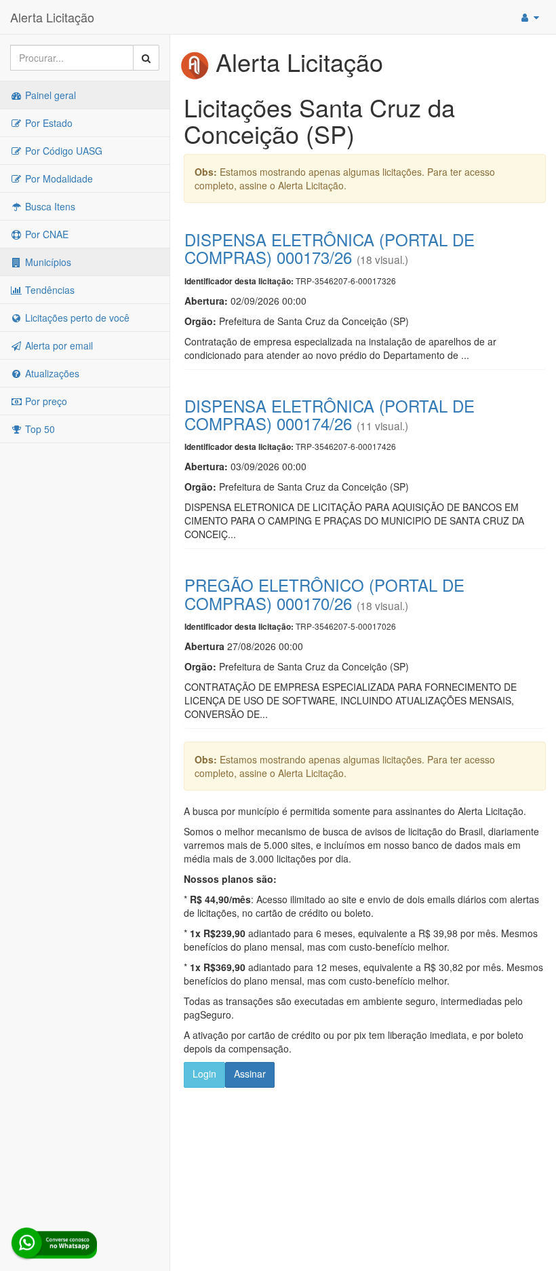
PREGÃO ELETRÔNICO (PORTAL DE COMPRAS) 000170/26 (324, 593)
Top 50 (38, 429)
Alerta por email (57, 345)
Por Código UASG (62, 150)
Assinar (250, 1073)
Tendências (48, 290)
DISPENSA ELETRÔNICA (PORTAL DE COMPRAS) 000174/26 (329, 414)
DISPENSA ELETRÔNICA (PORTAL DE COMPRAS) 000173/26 (329, 248)
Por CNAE (45, 234)
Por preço (44, 401)
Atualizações (50, 373)
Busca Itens (48, 206)
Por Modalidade (57, 178)
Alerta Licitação (52, 17)
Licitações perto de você (76, 317)
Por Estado (47, 123)
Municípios (46, 262)
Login (204, 1073)
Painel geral (49, 95)
